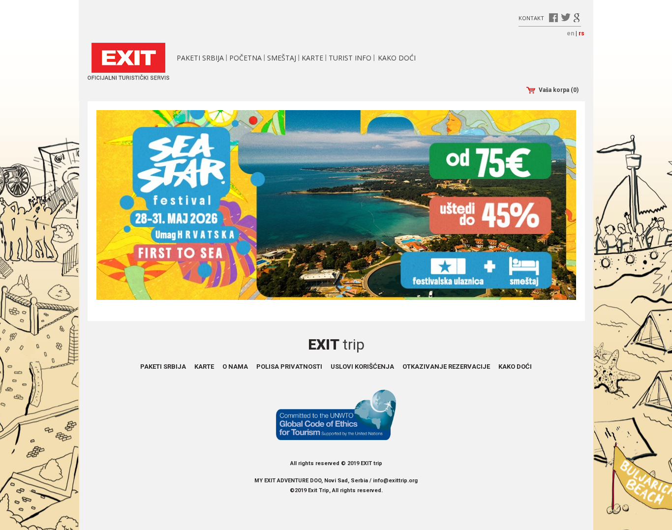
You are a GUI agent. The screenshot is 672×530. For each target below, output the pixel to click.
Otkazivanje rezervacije (446, 366)
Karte (312, 57)
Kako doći (397, 57)
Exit (336, 344)
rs (581, 33)
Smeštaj (281, 57)
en (570, 33)
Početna (245, 57)
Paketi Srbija (200, 57)
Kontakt (531, 17)
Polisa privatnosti (289, 366)
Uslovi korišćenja (362, 366)
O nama (235, 366)
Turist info (350, 57)
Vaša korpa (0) (559, 90)
